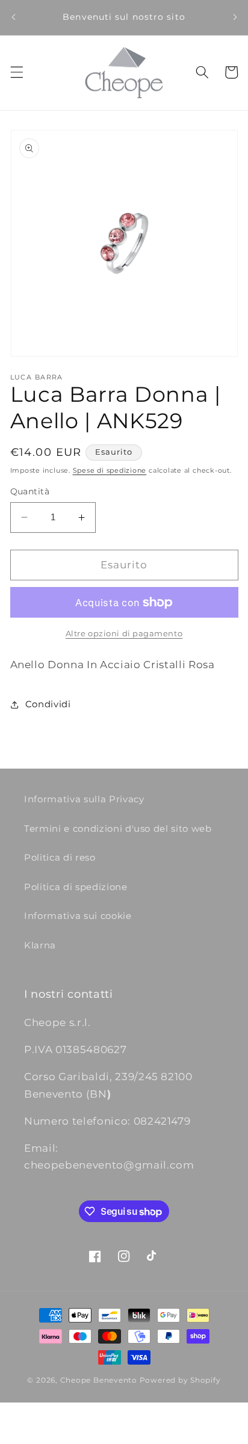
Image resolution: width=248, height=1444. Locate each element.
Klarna (40, 945)
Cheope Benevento (98, 1379)
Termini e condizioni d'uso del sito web (118, 828)
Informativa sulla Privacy (84, 799)
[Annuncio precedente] (13, 17)
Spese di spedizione (110, 470)
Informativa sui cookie (78, 915)
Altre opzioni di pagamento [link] (124, 633)
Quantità (30, 491)
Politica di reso (60, 857)
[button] (16, 72)
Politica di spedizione (76, 887)
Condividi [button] (48, 704)
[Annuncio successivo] (235, 17)
